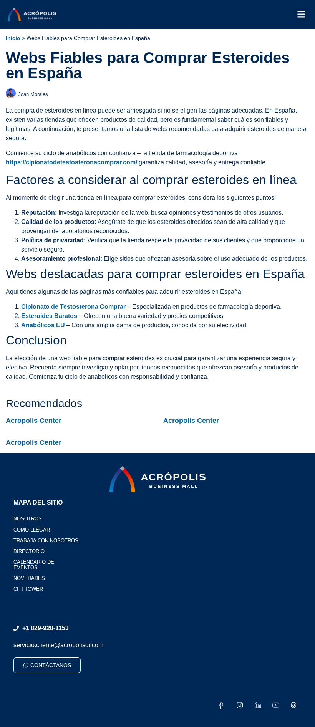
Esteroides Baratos (49, 316)
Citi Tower (28, 589)
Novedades (29, 578)
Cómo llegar (31, 530)
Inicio (13, 38)
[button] (301, 14)
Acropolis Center (33, 420)
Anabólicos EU (43, 325)
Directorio (29, 551)
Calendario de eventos (33, 564)
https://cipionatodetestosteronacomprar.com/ (71, 162)
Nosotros (27, 519)
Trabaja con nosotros (45, 540)
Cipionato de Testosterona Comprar (73, 306)
